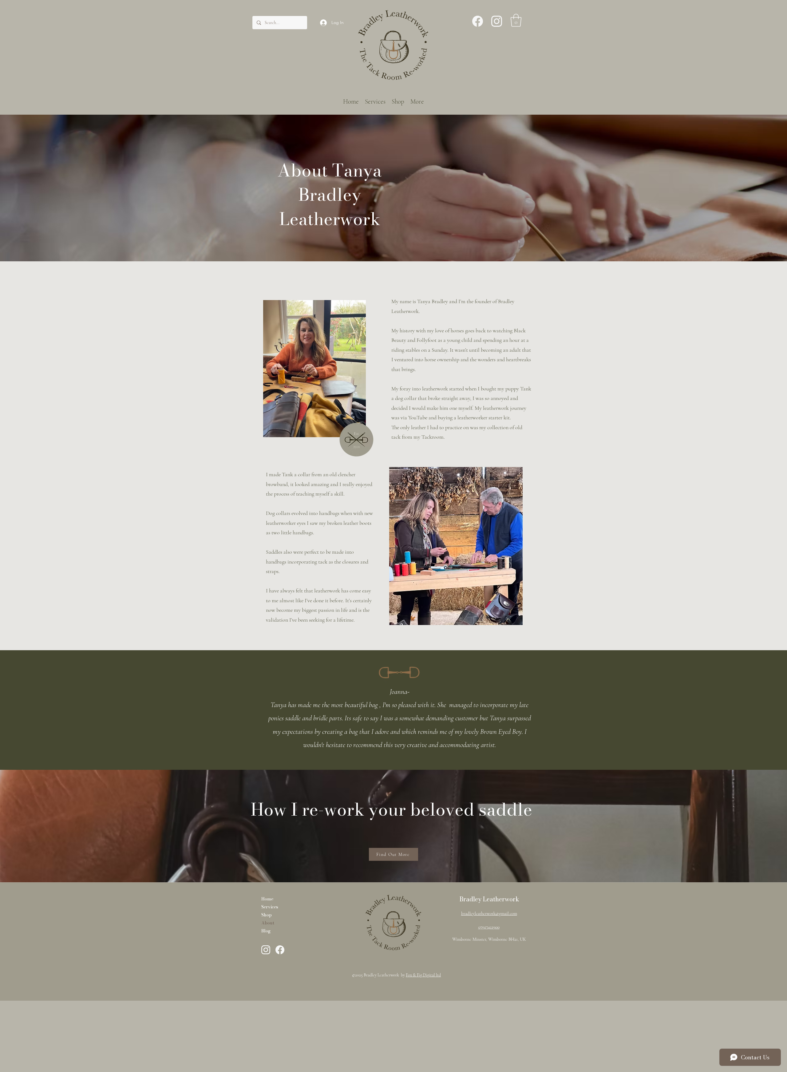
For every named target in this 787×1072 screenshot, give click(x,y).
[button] (516, 20)
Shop (266, 915)
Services (269, 907)
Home (267, 899)
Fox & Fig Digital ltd (423, 975)
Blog (266, 931)
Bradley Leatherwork (489, 899)
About (267, 923)
